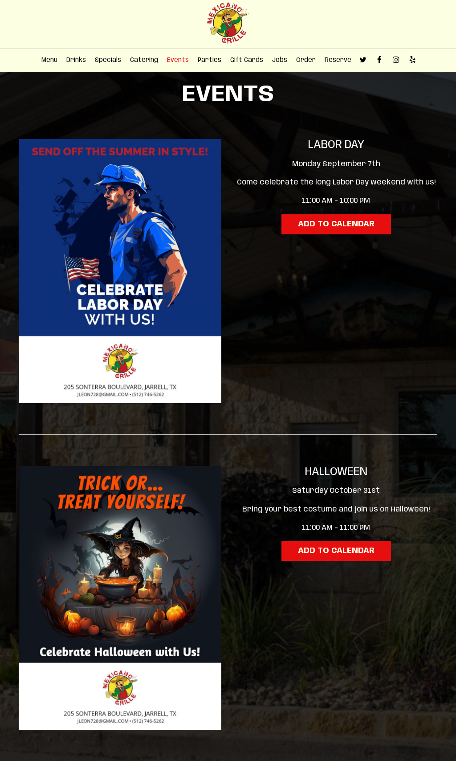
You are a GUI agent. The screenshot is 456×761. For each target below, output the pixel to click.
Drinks (76, 60)
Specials (108, 60)
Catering (144, 60)
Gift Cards (246, 60)
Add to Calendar (336, 224)
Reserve (338, 60)
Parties (209, 60)
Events (178, 60)
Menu (49, 60)
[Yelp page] (412, 60)
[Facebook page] (379, 60)
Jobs (279, 60)
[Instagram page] (396, 60)
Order (306, 60)
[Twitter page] (363, 60)
